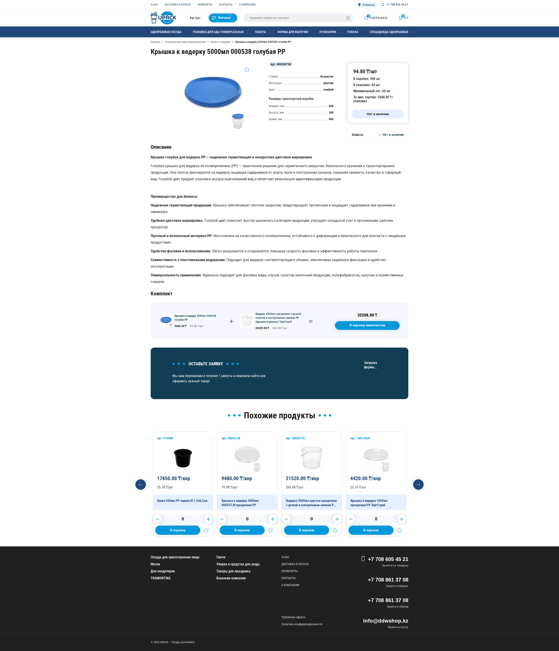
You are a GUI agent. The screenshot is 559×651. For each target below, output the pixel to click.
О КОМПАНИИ (247, 4)
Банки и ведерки (220, 41)
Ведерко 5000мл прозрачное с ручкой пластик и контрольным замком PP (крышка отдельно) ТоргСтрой (278, 317)
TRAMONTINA (161, 578)
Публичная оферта (293, 617)
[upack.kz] (164, 17)
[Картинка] (213, 130)
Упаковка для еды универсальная (218, 32)
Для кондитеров (163, 571)
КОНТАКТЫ (225, 4)
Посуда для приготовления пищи (175, 557)
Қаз (197, 18)
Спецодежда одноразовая (389, 32)
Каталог (224, 18)
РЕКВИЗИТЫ (205, 4)
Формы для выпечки (293, 32)
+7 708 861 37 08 (388, 580)
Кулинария (327, 32)
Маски (155, 564)
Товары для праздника (233, 571)
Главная (155, 41)
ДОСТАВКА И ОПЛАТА (178, 4)
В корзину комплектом (367, 325)
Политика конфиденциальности (301, 624)
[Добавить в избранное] (247, 69)
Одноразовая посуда (166, 32)
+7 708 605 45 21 (388, 559)
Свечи (220, 557)
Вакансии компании (231, 578)
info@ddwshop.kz (385, 621)
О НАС (154, 4)
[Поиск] (348, 18)
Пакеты (260, 32)
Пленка (352, 32)
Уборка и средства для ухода (238, 564)
